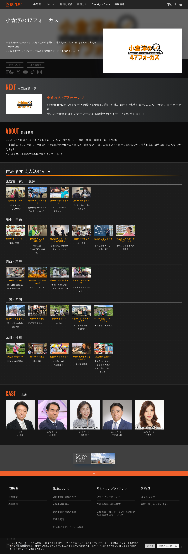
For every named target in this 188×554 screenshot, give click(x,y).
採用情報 (120, 4)
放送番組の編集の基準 (65, 496)
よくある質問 (148, 496)
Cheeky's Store (101, 4)
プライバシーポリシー (109, 496)
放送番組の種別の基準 (65, 512)
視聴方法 (82, 4)
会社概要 (13, 496)
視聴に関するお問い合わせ (155, 504)
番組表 (37, 4)
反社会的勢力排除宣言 (109, 504)
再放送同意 (58, 519)
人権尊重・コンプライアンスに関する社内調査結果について (116, 514)
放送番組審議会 (61, 504)
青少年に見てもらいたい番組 (68, 527)
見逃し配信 (66, 4)
